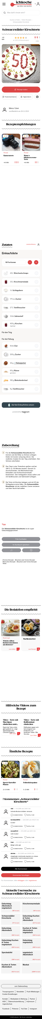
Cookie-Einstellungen (9, 994)
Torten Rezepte (8, 560)
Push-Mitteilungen (33, 992)
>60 (3, 37)
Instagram (33, 1009)
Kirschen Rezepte (9, 562)
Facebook (5, 1009)
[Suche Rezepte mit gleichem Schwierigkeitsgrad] (37, 38)
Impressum (30, 1001)
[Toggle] (37, 4)
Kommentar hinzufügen (21, 875)
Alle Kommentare (21, 869)
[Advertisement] (21, 677)
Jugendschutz (7, 1004)
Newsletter (20, 992)
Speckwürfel (7, 952)
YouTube (24, 1009)
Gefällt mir (30, 815)
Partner (32, 999)
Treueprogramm (8, 992)
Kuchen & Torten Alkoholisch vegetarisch (30, 930)
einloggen (21, 880)
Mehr (4, 563)
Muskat (26, 965)
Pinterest (15, 1009)
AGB (4, 1001)
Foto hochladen (21, 539)
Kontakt (5, 999)
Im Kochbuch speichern (21, 545)
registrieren (33, 880)
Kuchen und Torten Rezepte (25, 560)
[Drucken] (37, 97)
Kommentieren (18, 815)
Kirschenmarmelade (31, 904)
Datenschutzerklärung (16, 1001)
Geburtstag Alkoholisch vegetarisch (7, 906)
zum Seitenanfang (21, 986)
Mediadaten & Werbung (18, 999)
